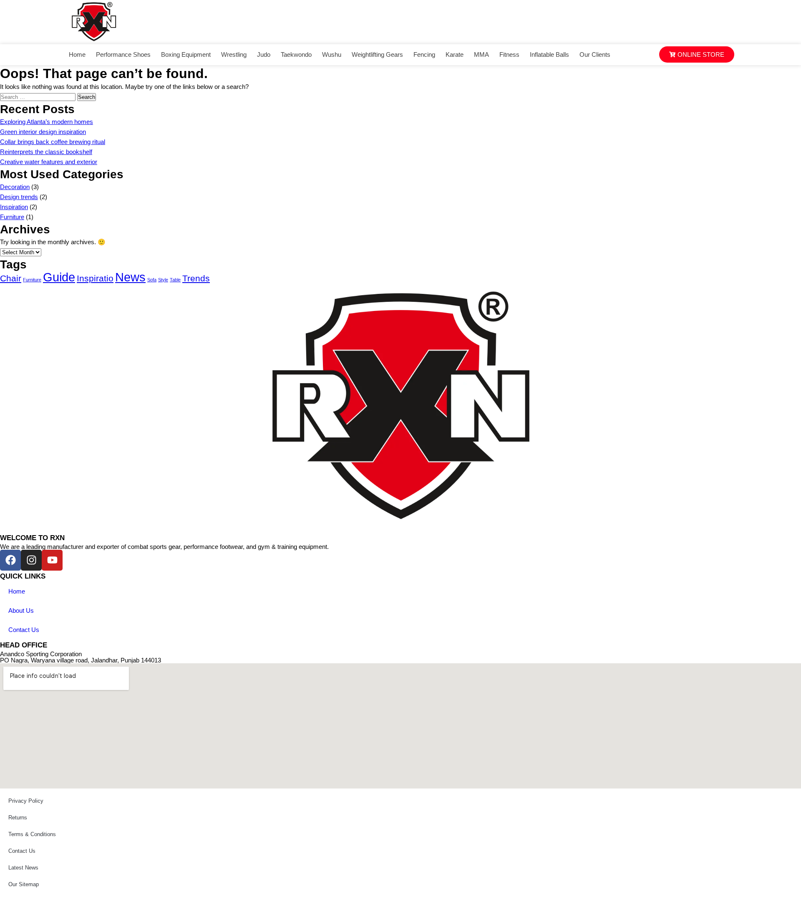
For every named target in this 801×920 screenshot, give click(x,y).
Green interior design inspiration (43, 131)
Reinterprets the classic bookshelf (46, 151)
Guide (59, 277)
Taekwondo (296, 54)
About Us (21, 610)
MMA (481, 54)
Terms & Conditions (32, 834)
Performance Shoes (123, 54)
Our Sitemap (23, 884)
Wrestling (234, 54)
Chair (10, 278)
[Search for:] (38, 96)
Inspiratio (95, 278)
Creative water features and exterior (48, 161)
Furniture (12, 216)
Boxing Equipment (186, 54)
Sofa (151, 279)
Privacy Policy (25, 801)
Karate (454, 54)
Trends (196, 278)
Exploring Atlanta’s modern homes (46, 121)
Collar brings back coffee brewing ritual (52, 141)
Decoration (15, 186)
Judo (263, 54)
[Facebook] (10, 560)
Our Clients (594, 54)
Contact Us (23, 629)
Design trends (19, 196)
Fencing (424, 54)
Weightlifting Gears (377, 54)
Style (163, 279)
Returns (17, 817)
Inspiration (14, 206)
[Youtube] (52, 560)
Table (175, 279)
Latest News (23, 867)
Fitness (509, 54)
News (130, 277)
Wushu (331, 54)
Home (77, 54)
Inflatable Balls (549, 54)
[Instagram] (31, 560)
